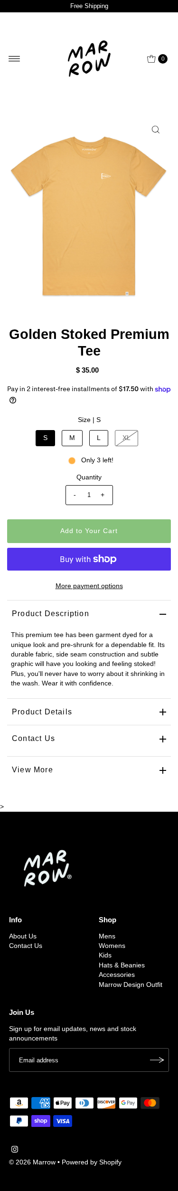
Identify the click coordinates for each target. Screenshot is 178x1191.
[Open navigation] (14, 59)
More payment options (89, 586)
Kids (105, 955)
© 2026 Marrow (32, 1162)
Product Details (42, 712)
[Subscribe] (157, 1060)
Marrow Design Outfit (130, 984)
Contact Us (33, 738)
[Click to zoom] (155, 129)
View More (32, 770)
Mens (107, 936)
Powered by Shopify (92, 1162)
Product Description (50, 614)
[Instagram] (14, 1151)
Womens (112, 945)
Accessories (117, 974)
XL (126, 437)
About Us (23, 936)
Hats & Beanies (122, 965)
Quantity (89, 477)
